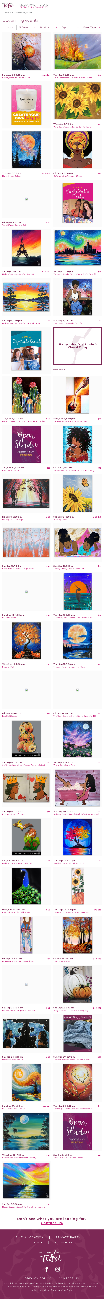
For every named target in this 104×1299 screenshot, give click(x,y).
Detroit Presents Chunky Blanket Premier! (71, 1060)
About (37, 1242)
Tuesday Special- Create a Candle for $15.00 (72, 618)
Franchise (63, 1242)
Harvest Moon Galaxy (11, 176)
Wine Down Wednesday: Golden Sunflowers (72, 127)
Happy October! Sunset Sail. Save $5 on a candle (23, 1207)
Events (44, 5)
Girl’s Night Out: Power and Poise (67, 176)
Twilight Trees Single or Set (14, 225)
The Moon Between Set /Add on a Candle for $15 (74, 716)
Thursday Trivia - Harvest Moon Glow (69, 667)
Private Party (68, 1237)
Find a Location (30, 1237)
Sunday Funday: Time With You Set (68, 569)
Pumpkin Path (8, 667)
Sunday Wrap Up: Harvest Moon (16, 78)
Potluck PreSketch (10, 471)
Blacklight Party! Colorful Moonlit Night (70, 863)
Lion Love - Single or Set (13, 1060)
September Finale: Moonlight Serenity (19, 1158)
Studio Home (27, 5)
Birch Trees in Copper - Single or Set (18, 569)
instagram (57, 1269)
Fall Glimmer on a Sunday (13, 1109)
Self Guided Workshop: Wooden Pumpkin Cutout (23, 765)
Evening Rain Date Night (13, 520)
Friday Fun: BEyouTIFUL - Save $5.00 (18, 961)
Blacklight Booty (9, 716)
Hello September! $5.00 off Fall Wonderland (72, 78)
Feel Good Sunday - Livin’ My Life (67, 323)
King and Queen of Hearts (13, 814)
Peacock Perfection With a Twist (16, 912)
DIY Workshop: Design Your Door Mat (18, 1011)
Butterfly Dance (60, 520)
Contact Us (69, 1278)
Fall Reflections (9, 618)
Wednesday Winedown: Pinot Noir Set (70, 421)
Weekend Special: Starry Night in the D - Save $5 (74, 274)
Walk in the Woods (61, 961)
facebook (46, 1269)
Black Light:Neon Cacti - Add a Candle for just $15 (23, 421)
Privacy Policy (38, 1278)
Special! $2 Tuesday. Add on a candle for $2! (72, 1109)
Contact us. (52, 1223)
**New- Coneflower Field (64, 765)
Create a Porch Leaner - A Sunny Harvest (71, 912)
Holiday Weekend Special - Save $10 (18, 274)
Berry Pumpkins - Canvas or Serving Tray (70, 1011)
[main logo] (8, 3)
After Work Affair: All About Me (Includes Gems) (73, 471)
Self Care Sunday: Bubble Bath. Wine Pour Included (76, 814)
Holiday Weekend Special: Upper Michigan (21, 323)
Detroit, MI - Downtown (14, 13)
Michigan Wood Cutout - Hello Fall (17, 863)
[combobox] (26, 27)
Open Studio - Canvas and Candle (68, 1158)
